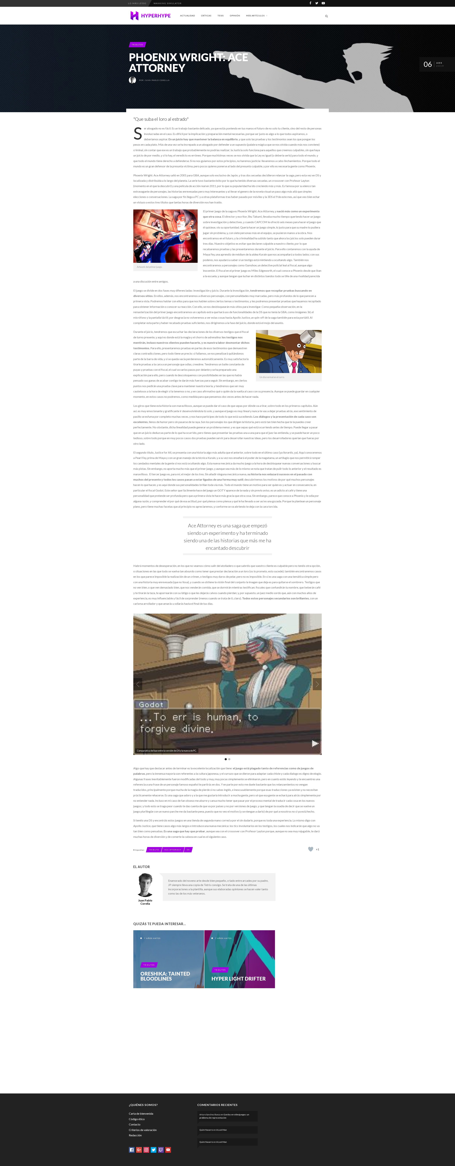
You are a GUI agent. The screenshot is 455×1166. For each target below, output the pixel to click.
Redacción (135, 1135)
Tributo (154, 850)
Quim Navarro (206, 1129)
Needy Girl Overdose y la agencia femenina (185, 3)
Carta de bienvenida (141, 1113)
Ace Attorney (172, 850)
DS (188, 850)
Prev (137, 684)
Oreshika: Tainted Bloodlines (165, 976)
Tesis (221, 15)
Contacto (134, 1124)
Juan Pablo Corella (157, 80)
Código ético (137, 1119)
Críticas (206, 15)
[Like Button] (310, 849)
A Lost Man (221, 1129)
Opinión (235, 15)
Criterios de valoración (143, 1130)
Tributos (137, 45)
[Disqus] (204, 1040)
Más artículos (255, 15)
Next (317, 684)
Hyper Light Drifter (239, 978)
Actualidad (187, 15)
